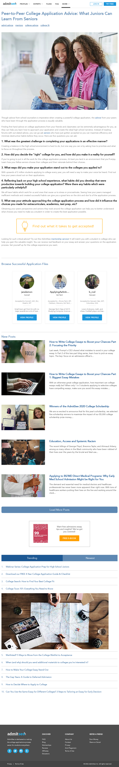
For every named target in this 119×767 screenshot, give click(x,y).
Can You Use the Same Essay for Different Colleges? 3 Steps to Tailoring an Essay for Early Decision (53, 691)
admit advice (7, 25)
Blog (44, 742)
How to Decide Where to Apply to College (26, 684)
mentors (19, 25)
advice (98, 118)
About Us (68, 739)
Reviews (45, 748)
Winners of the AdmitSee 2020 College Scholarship (79, 406)
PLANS (49, 4)
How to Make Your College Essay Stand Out (27, 669)
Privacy (67, 745)
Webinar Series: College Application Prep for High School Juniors (37, 566)
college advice (31, 25)
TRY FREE (110, 4)
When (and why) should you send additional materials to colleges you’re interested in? (47, 662)
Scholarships (46, 745)
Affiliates (45, 751)
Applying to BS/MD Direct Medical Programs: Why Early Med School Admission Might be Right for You (82, 477)
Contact (68, 742)
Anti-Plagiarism (70, 748)
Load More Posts (60, 509)
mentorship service (60, 239)
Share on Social (95, 742)
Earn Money (94, 739)
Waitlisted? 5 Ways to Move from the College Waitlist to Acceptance (39, 655)
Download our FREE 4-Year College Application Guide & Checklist (38, 574)
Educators (45, 754)
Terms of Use (69, 751)
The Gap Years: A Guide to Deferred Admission (29, 677)
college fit (44, 25)
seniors (47, 133)
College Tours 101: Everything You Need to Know (29, 588)
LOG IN (96, 4)
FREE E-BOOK (69, 538)
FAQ (57, 4)
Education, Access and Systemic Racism (72, 441)
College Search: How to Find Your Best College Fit (30, 581)
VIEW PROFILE (27, 317)
